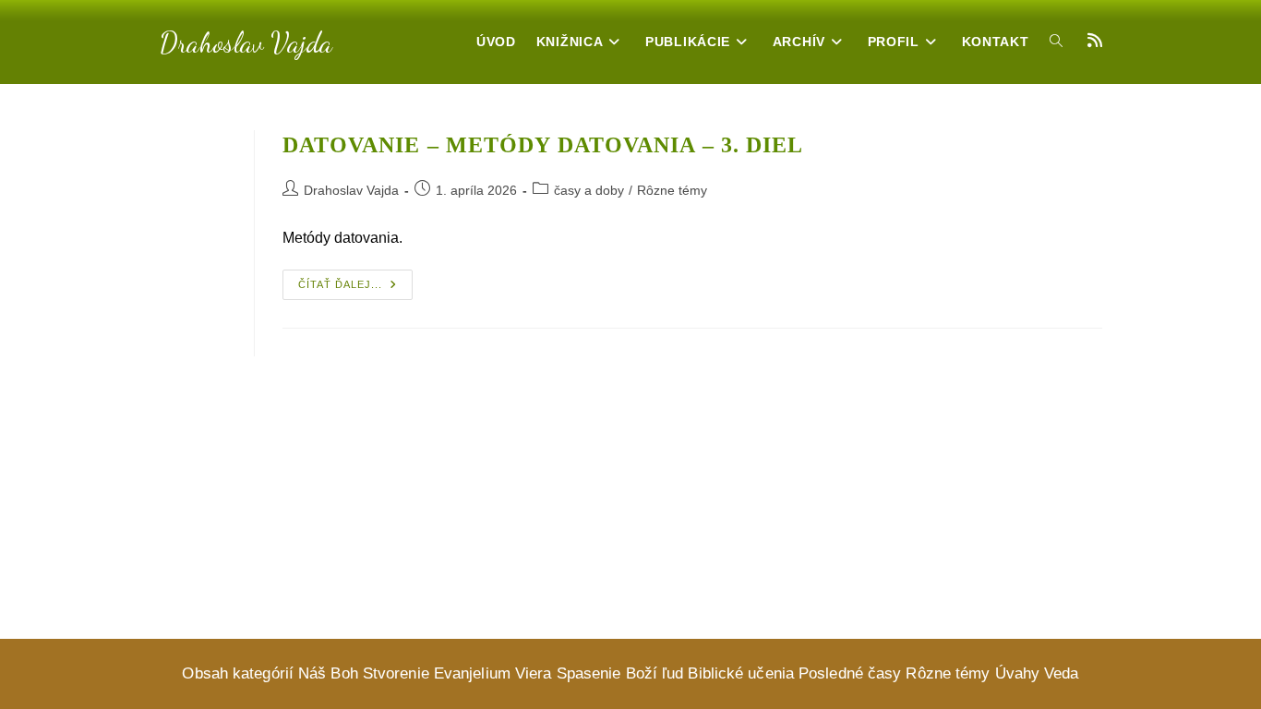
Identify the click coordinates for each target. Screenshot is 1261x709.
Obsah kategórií (238, 673)
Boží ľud (655, 673)
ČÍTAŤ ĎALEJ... (355, 289)
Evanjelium (472, 673)
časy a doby (589, 190)
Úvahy (1017, 673)
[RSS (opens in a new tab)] (1095, 40)
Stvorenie (396, 673)
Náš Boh (328, 673)
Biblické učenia (741, 673)
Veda (1061, 673)
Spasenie (589, 673)
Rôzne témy (672, 190)
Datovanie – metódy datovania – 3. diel (543, 145)
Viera (533, 673)
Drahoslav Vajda (246, 42)
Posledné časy (850, 673)
